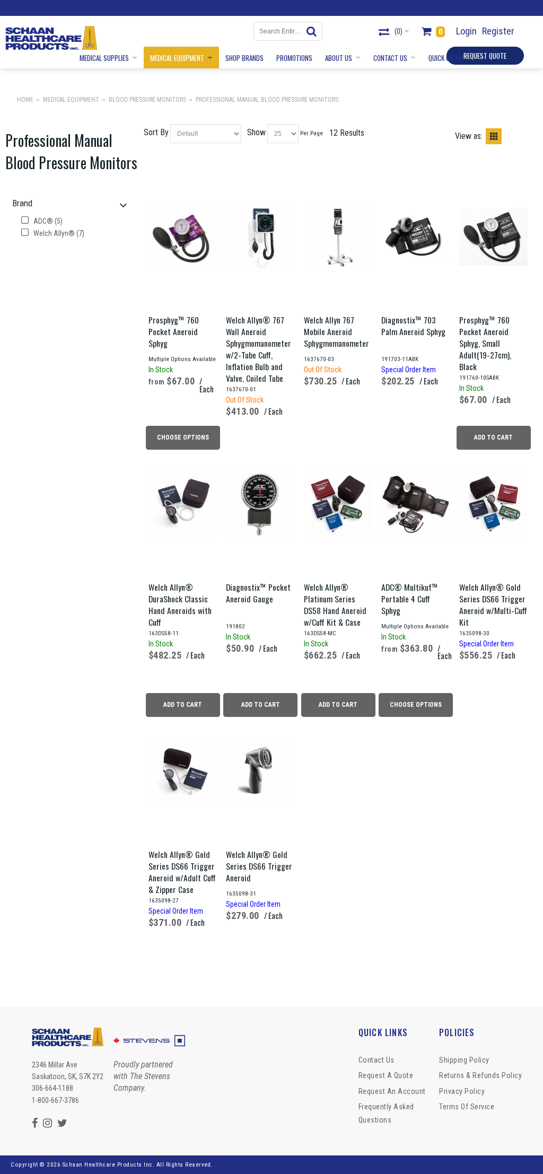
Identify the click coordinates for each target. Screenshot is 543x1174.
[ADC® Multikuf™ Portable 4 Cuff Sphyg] (415, 504)
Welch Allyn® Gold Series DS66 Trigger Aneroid (259, 866)
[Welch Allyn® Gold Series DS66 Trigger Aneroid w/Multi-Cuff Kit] (493, 504)
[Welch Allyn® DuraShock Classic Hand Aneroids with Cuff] (182, 504)
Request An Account (392, 1091)
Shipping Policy (464, 1060)
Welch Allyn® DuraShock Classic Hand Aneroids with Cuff (180, 604)
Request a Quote (386, 1075)
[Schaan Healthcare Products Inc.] (51, 38)
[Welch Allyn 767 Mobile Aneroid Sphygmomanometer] (338, 237)
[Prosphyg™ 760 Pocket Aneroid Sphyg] (182, 237)
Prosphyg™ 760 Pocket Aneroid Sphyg (173, 331)
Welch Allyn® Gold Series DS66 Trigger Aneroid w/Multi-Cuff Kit (493, 604)
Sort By (156, 132)
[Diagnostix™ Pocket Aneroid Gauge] (260, 504)
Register (498, 31)
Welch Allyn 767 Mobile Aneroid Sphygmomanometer (336, 331)
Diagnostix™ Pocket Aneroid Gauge (258, 593)
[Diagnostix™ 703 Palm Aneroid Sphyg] (415, 237)
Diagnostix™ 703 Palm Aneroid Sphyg (413, 325)
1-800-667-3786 (55, 1100)
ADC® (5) (47, 221)
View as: (469, 136)
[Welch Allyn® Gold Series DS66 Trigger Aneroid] (260, 771)
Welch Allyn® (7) (58, 233)
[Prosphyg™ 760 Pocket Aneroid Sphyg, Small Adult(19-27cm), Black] (493, 237)
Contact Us (376, 1060)
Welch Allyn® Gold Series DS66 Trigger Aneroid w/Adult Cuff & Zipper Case (182, 872)
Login (466, 31)
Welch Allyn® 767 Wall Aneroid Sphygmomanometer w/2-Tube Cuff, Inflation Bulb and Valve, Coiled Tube (258, 348)
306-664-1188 (52, 1088)
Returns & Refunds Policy (480, 1075)
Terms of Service (466, 1106)
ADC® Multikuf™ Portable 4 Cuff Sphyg (409, 599)
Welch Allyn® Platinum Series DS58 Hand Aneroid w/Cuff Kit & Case (335, 604)
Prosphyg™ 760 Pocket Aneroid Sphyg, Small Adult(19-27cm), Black (485, 343)
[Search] (312, 31)
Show (256, 132)
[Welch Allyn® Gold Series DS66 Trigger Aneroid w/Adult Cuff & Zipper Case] (182, 771)
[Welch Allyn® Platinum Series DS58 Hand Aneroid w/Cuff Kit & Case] (338, 504)
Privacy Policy (462, 1091)
